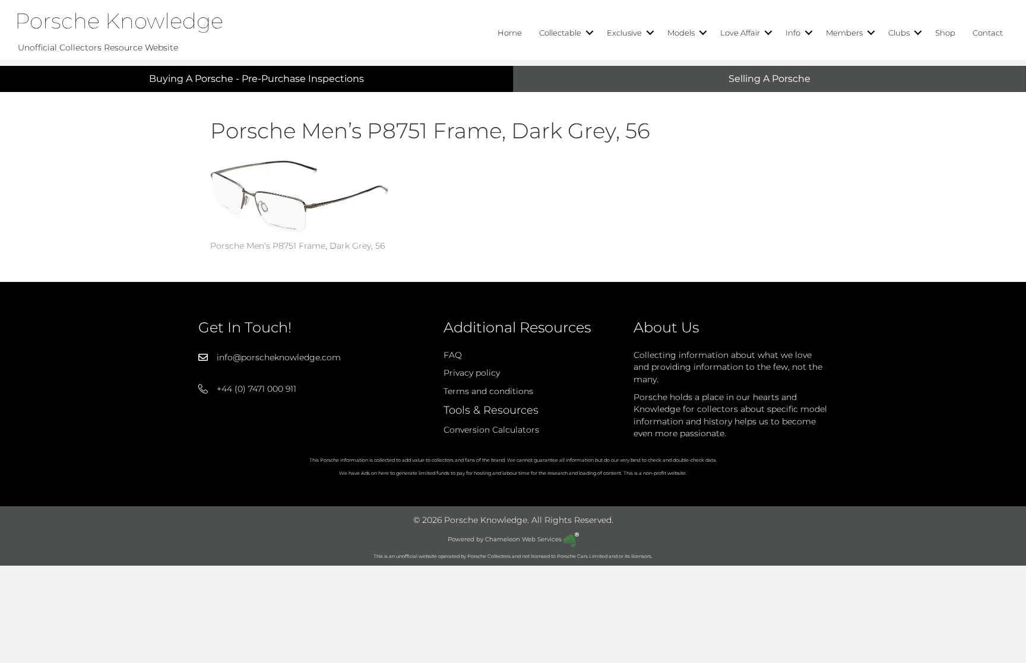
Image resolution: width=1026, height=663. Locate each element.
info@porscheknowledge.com (279, 357)
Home (510, 32)
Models (681, 32)
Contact (988, 32)
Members (844, 32)
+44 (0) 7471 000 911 (256, 388)
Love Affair (740, 32)
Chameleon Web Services (524, 539)
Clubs (899, 32)
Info (793, 32)
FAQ (453, 355)
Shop (945, 32)
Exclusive (624, 32)
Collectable (560, 32)
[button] (589, 33)
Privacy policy (472, 372)
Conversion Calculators (491, 429)
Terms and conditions (488, 391)
